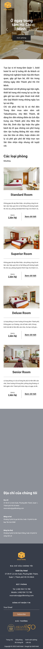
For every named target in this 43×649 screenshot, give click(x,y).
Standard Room (21, 194)
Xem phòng (21, 38)
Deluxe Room (21, 313)
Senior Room (21, 372)
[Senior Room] (21, 356)
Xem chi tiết (30, 216)
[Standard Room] (21, 178)
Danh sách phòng (31, 640)
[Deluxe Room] (21, 297)
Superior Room (21, 254)
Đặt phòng (7, 161)
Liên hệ (28, 642)
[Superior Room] (21, 238)
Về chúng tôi (19, 642)
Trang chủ (9, 640)
